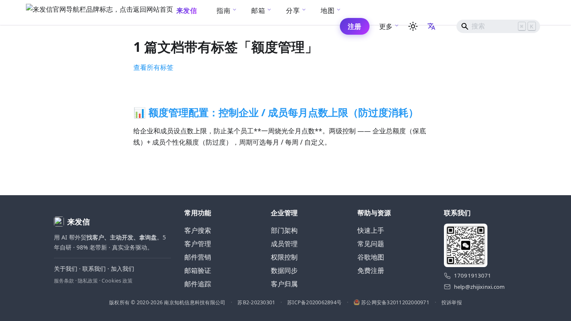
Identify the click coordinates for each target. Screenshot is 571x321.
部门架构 (284, 230)
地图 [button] (327, 10)
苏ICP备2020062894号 (314, 302)
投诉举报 (451, 302)
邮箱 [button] (258, 10)
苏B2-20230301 (256, 302)
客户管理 (197, 243)
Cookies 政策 (117, 280)
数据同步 (284, 270)
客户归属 (284, 283)
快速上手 (370, 230)
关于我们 (65, 269)
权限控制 (284, 257)
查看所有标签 (153, 67)
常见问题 (370, 243)
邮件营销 (197, 257)
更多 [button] (386, 26)
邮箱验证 (197, 270)
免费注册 (370, 270)
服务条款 (64, 280)
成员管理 (284, 243)
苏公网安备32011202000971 (395, 302)
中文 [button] (432, 26)
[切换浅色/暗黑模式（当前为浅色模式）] (413, 26)
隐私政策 (88, 280)
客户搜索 (197, 230)
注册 (355, 26)
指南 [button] (223, 10)
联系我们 (94, 269)
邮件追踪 (197, 283)
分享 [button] (293, 10)
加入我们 (122, 269)
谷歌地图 (370, 257)
